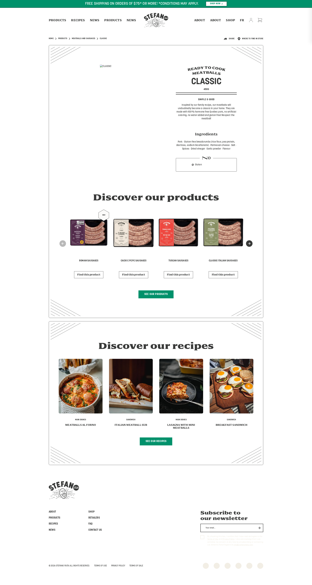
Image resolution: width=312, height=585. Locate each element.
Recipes (78, 20)
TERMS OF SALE (136, 566)
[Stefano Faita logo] (156, 20)
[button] (249, 243)
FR (242, 20)
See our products (156, 294)
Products (57, 20)
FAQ (90, 524)
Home (51, 39)
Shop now (215, 3)
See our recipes (156, 441)
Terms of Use (212, 539)
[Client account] (251, 20)
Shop (230, 20)
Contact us (95, 530)
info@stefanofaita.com (243, 545)
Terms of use (100, 566)
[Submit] (259, 528)
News (94, 20)
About (199, 20)
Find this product (88, 274)
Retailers (94, 518)
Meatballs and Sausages (83, 39)
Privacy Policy (228, 539)
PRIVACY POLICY (118, 566)
